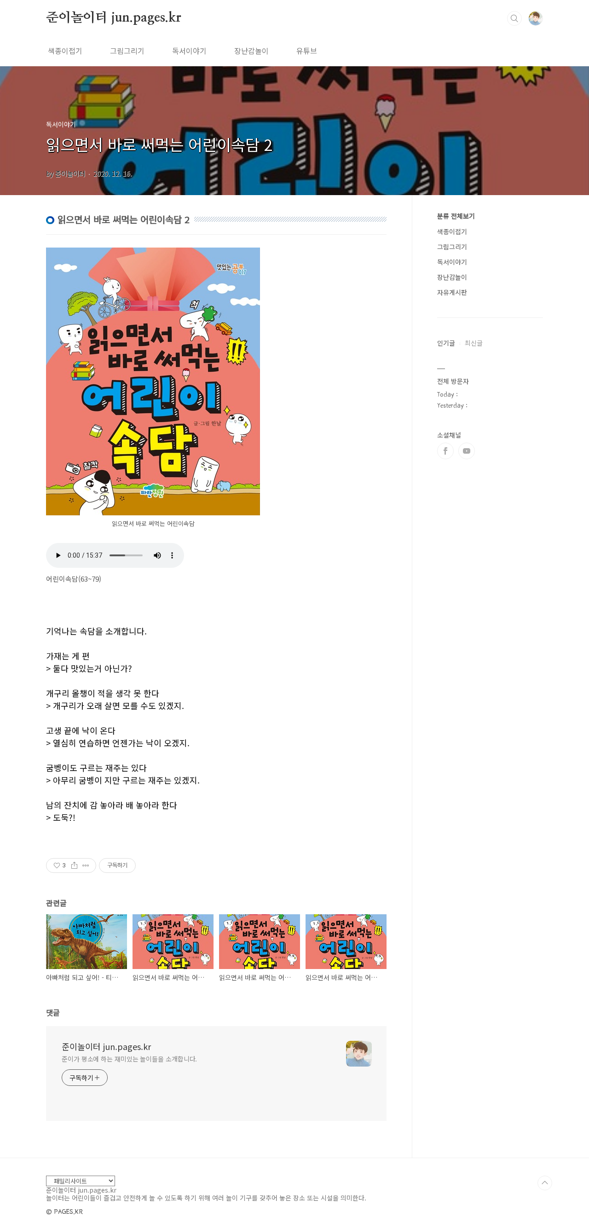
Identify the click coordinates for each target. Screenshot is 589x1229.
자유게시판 (452, 292)
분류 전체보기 (456, 215)
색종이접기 (65, 50)
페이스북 (445, 451)
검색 (514, 18)
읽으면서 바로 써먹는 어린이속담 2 (159, 144)
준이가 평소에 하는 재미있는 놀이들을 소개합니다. (129, 1058)
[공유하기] (74, 865)
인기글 (446, 342)
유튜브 (306, 50)
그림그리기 (127, 50)
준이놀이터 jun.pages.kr (113, 18)
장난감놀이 (251, 50)
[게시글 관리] (86, 865)
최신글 (474, 342)
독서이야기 (189, 50)
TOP (544, 1183)
